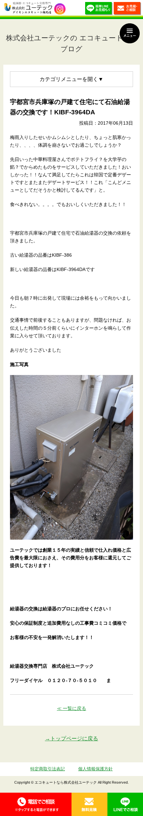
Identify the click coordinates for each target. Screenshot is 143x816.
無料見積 (89, 804)
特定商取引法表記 (47, 768)
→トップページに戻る (71, 738)
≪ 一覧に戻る (71, 708)
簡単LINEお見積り (98, 9)
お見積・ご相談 (127, 9)
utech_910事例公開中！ (60, 9)
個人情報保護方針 (95, 768)
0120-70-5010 (36, 804)
